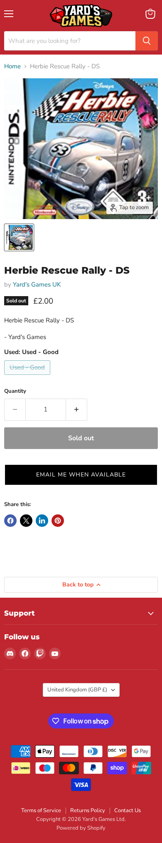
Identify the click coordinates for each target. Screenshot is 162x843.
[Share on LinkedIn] (42, 520)
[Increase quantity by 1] (76, 409)
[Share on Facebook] (10, 520)
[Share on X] (26, 520)
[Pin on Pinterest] (58, 520)
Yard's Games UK (37, 284)
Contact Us (127, 810)
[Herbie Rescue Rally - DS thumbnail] (19, 237)
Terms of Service (41, 810)
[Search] (146, 40)
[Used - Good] (28, 377)
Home (12, 66)
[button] (81, 475)
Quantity (15, 391)
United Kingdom (77, 689)
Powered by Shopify (81, 828)
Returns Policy (87, 810)
